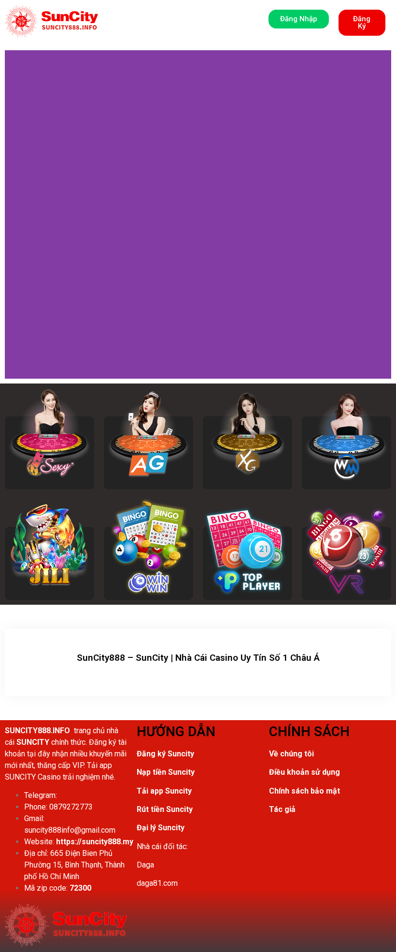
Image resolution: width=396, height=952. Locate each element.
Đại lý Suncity (160, 827)
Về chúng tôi (291, 753)
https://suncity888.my (94, 841)
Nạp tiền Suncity (166, 772)
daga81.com (157, 883)
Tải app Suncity (164, 791)
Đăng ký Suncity (165, 753)
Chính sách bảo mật (304, 791)
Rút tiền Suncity (165, 809)
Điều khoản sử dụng (304, 772)
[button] (51, 21)
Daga (145, 864)
